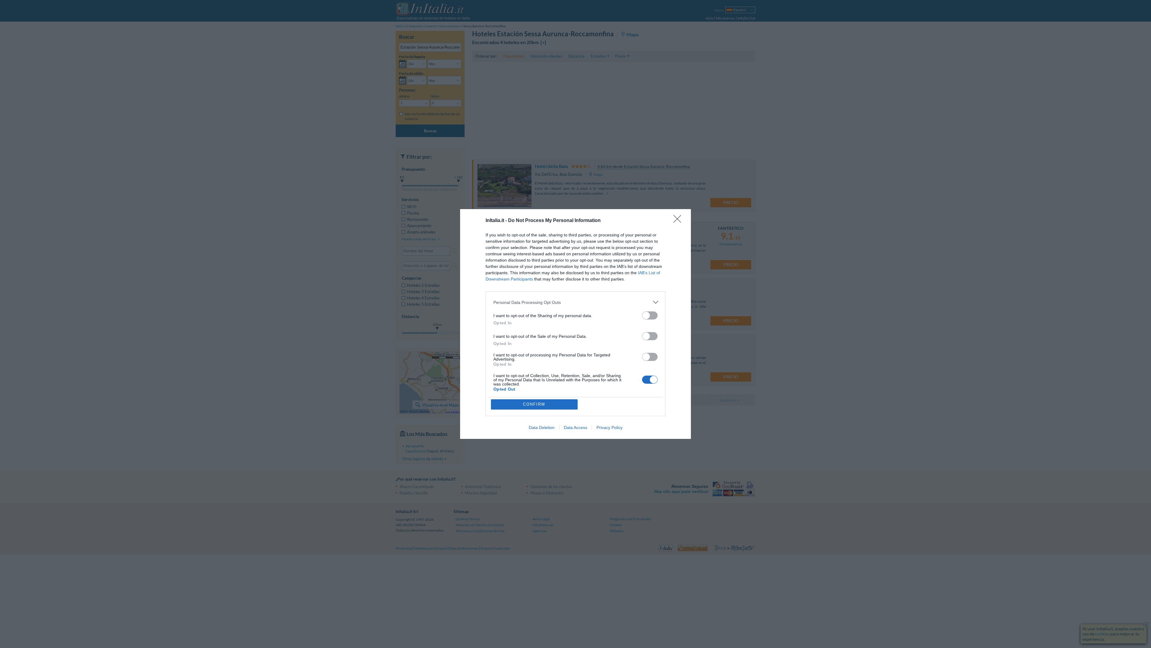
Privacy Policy (609, 427)
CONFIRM (534, 404)
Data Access (575, 427)
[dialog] (575, 324)
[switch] (650, 315)
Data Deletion (542, 427)
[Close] (679, 220)
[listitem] (575, 302)
